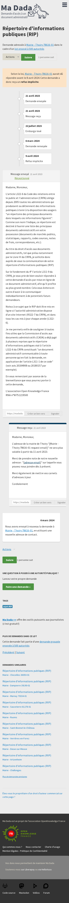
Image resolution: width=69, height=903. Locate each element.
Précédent (8, 652)
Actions (10, 56)
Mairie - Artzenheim (12, 759)
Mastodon (24, 892)
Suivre (28, 57)
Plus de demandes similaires (15, 776)
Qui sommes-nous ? (12, 846)
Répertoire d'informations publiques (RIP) (27, 670)
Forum (46, 892)
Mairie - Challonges (12, 770)
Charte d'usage (52, 846)
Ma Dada (25, 11)
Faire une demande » (18, 586)
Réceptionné (22, 178)
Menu (64, 4)
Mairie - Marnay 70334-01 (15, 696)
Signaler (55, 413)
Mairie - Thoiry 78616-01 (40, 44)
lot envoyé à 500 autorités (29, 48)
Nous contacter (33, 846)
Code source (9, 892)
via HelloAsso (45, 869)
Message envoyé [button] (20, 174)
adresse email (32, 462)
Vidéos (36, 892)
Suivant (20, 652)
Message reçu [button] (25, 427)
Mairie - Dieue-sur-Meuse (15, 748)
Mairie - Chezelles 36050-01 (16, 674)
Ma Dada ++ (9, 619)
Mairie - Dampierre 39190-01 (16, 685)
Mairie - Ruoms (10, 717)
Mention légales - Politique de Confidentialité (25, 850)
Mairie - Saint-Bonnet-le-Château (18, 727)
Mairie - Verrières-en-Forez (16, 738)
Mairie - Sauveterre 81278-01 (17, 706)
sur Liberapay (28, 869)
